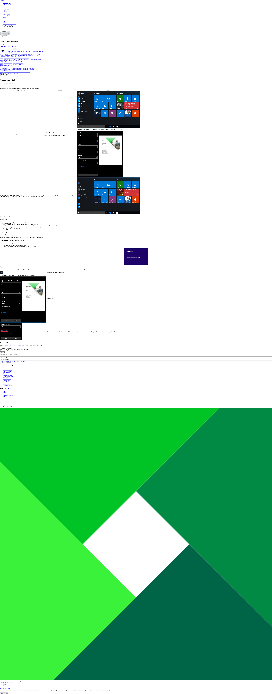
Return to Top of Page (5, 688)
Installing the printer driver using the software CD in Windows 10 (14, 58)
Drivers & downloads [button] (7, 13)
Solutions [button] (5, 11)
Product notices (6, 382)
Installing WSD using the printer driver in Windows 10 (12, 64)
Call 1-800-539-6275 (7, 405)
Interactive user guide (7, 25)
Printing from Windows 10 (6, 65)
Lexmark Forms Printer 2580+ (9, 24)
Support (4, 21)
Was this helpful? (4, 350)
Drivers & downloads (7, 370)
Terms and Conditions (8, 685)
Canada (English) (7, 3)
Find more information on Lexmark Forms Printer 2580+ (12, 361)
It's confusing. (6, 359)
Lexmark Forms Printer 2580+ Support (8, 46)
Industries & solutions (8, 395)
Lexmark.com (9, 388)
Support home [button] (6, 9)
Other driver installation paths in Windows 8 (10, 56)
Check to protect (6, 377)
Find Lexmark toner (7, 375)
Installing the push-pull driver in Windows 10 (10, 60)
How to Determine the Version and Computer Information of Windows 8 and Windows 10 (20, 54)
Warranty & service (7, 372)
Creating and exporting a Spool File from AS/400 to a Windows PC (15, 72)
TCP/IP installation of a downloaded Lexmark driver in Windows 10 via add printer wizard (20, 59)
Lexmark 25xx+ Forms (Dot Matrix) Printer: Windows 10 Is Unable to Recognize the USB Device (22, 51)
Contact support (8, 362)
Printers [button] (4, 10)
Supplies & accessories (8, 394)
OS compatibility (6, 384)
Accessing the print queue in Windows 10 (9, 66)
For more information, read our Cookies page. (100, 690)
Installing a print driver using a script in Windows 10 (11, 63)
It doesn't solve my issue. (8, 357)
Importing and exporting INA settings (8, 52)
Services (5, 396)
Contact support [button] (6, 15)
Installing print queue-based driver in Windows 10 (11, 61)
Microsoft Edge (21, 222)
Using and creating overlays (6, 70)
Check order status (7, 379)
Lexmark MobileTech (8, 385)
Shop (4, 391)
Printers (4, 22)
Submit (2, 362)
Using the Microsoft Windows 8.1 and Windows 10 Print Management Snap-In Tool (19, 55)
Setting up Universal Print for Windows (9, 73)
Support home (6, 368)
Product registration (7, 371)
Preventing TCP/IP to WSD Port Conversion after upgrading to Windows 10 (17, 68)
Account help (6, 381)
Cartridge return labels (8, 376)
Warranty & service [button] (7, 14)
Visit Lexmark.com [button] (7, 4)
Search (15, 48)
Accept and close (4, 693)
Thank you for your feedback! (6, 348)
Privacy (4, 684)
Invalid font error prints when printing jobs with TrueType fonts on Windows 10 (18, 69)
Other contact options (7, 406)
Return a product (6, 380)
